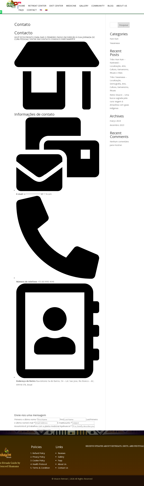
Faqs (60, 460)
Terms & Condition (41, 467)
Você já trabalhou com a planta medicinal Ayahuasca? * (47, 426)
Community (97, 6)
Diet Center (56, 6)
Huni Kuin (114, 38)
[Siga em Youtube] (15, 3)
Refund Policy (38, 453)
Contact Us (63, 467)
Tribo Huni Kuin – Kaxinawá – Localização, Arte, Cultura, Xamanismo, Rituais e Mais (119, 66)
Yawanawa (115, 43)
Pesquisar (123, 25)
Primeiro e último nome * (26, 419)
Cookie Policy (38, 460)
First (62, 419)
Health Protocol (39, 464)
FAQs (21, 10)
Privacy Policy (38, 456)
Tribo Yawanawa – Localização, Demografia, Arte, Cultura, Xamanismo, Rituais (119, 84)
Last (88, 419)
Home (22, 6)
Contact (32, 10)
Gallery (83, 6)
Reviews (61, 453)
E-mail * (31, 422)
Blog (110, 6)
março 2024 (115, 121)
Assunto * (67, 422)
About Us (121, 6)
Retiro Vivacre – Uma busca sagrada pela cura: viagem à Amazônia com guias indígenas (119, 102)
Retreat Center (37, 6)
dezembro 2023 (117, 125)
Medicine (71, 6)
